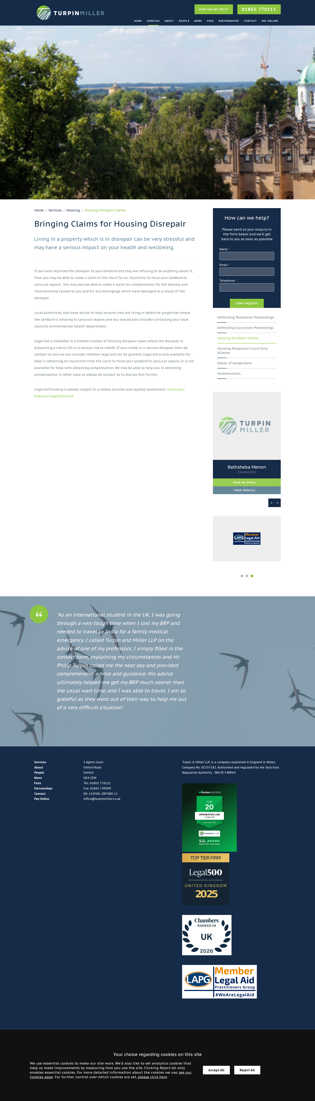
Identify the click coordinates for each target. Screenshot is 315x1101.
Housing (73, 210)
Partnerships (229, 20)
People (184, 20)
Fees (210, 20)
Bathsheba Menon (247, 467)
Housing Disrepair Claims (105, 210)
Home (138, 20)
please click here (152, 1077)
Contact (250, 20)
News (198, 20)
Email (223, 265)
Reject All (247, 1070)
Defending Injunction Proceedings (245, 328)
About (169, 20)
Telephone (227, 280)
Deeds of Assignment (234, 363)
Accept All (216, 1070)
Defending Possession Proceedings (245, 317)
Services (153, 20)
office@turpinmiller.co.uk (101, 799)
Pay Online (270, 20)
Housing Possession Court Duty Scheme (242, 350)
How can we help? (214, 9)
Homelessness (229, 373)
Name (223, 249)
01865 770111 (259, 9)
